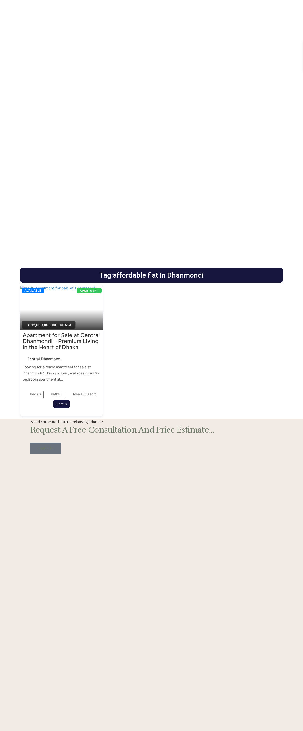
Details (61, 404)
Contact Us (45, 448)
